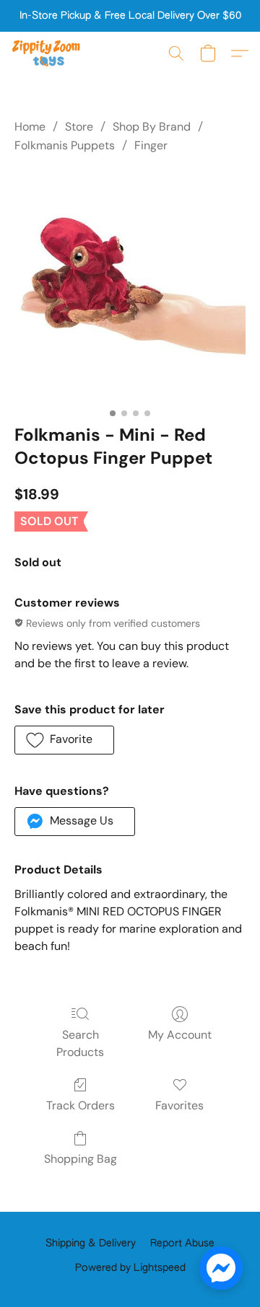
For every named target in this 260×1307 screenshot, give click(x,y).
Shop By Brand (152, 126)
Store (79, 126)
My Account (180, 1034)
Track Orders (80, 1105)
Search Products (80, 1043)
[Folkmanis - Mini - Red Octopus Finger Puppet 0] (130, 286)
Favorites (179, 1105)
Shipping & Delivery (91, 1243)
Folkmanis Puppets (64, 145)
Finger (151, 145)
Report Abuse (182, 1243)
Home (30, 126)
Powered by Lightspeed (130, 1268)
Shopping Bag (80, 1158)
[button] (48, 53)
